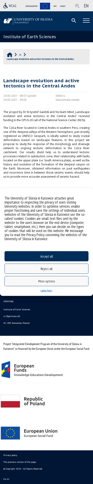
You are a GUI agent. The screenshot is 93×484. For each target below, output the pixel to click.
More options (46, 281)
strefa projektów (32, 6)
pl (77, 5)
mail (55, 6)
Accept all (46, 256)
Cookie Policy (46, 290)
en (86, 5)
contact (62, 6)
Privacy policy (10, 455)
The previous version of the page (19, 462)
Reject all (46, 268)
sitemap (8, 301)
